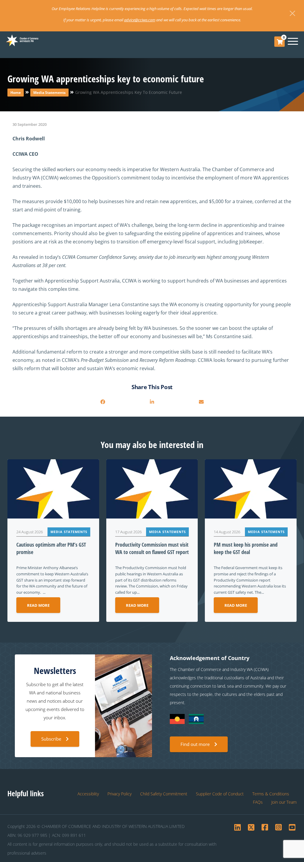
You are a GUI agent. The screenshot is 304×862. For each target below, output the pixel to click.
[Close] (292, 13)
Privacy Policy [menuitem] (119, 794)
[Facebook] (102, 401)
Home (15, 92)
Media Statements (49, 92)
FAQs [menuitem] (258, 802)
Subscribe (51, 739)
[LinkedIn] (151, 401)
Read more (38, 605)
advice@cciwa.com (139, 20)
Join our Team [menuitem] (284, 802)
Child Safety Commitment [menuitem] (163, 794)
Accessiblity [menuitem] (88, 794)
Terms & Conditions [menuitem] (270, 794)
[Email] (201, 401)
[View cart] (280, 41)
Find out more (195, 744)
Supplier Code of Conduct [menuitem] (220, 794)
